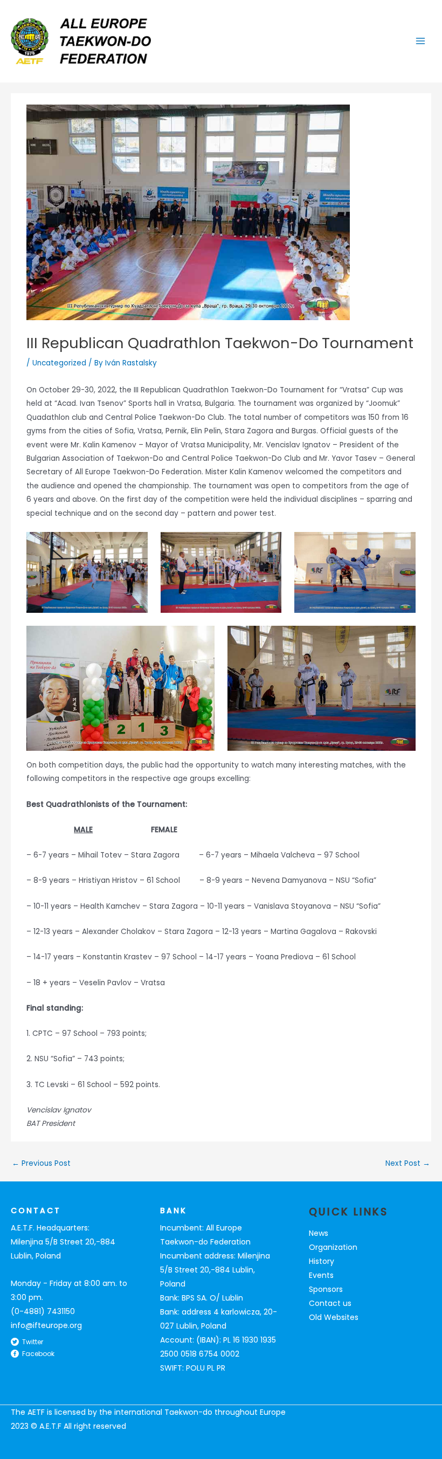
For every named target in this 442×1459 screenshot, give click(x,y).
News (318, 1233)
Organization (333, 1247)
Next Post (407, 1163)
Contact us (330, 1303)
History (321, 1261)
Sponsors (326, 1289)
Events (321, 1275)
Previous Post (41, 1163)
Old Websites (333, 1317)
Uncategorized (59, 363)
